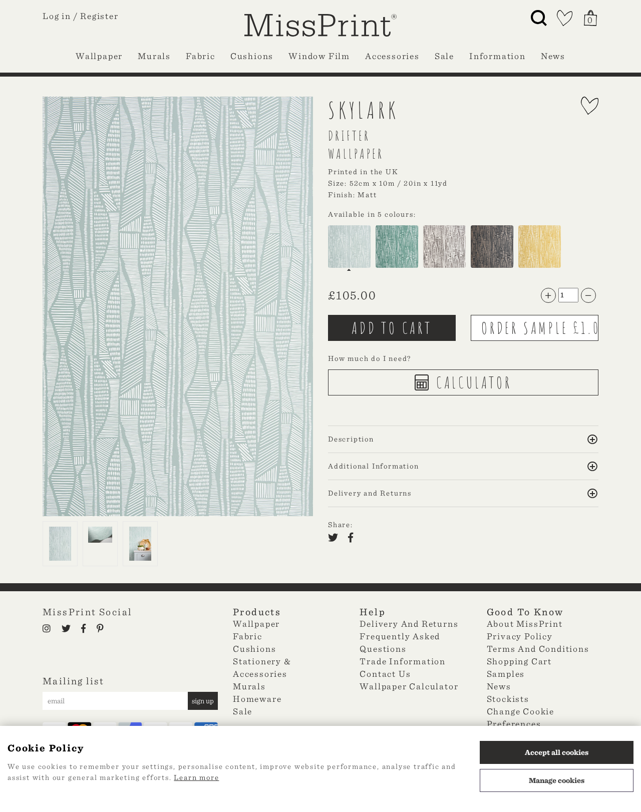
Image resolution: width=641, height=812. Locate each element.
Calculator (471, 382)
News (553, 56)
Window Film (319, 56)
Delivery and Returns (409, 623)
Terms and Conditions (538, 648)
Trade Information (403, 661)
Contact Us (385, 673)
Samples (506, 673)
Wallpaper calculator (409, 686)
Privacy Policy (520, 636)
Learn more (196, 777)
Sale (444, 56)
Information (497, 56)
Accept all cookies (556, 752)
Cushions (251, 56)
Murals (154, 56)
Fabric (200, 56)
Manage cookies (556, 780)
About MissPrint (525, 623)
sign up (203, 700)
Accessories (392, 56)
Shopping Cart (519, 661)
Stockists (508, 698)
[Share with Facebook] (353, 538)
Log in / (60, 16)
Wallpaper (99, 56)
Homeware (257, 698)
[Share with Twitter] (336, 538)
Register (99, 16)
